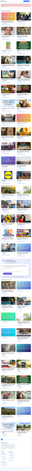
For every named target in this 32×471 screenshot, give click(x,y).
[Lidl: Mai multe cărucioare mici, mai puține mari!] (8, 177)
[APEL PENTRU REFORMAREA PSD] (8, 148)
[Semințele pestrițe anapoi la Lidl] (8, 47)
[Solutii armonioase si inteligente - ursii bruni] (23, 106)
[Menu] (31, 1)
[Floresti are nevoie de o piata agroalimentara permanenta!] (23, 163)
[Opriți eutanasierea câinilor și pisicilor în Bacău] (23, 48)
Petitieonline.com (3, 1)
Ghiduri (2, 451)
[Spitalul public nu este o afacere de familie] (8, 105)
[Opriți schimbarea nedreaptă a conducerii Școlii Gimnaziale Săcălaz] (23, 221)
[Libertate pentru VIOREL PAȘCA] (23, 18)
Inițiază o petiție (26, 1)
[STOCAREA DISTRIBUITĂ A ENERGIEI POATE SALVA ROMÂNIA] (8, 77)
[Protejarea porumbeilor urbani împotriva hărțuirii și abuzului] (8, 163)
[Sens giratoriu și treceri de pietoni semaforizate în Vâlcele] (8, 206)
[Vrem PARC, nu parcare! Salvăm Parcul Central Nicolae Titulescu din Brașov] (23, 250)
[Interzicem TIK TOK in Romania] (23, 120)
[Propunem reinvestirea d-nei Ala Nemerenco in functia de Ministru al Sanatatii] (23, 235)
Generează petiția (8, 273)
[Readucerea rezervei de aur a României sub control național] (23, 134)
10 (14, 439)
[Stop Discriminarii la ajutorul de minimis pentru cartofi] (23, 177)
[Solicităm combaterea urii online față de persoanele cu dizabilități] (8, 33)
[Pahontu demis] (8, 249)
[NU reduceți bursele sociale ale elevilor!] (8, 120)
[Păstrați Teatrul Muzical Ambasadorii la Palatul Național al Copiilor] (8, 91)
